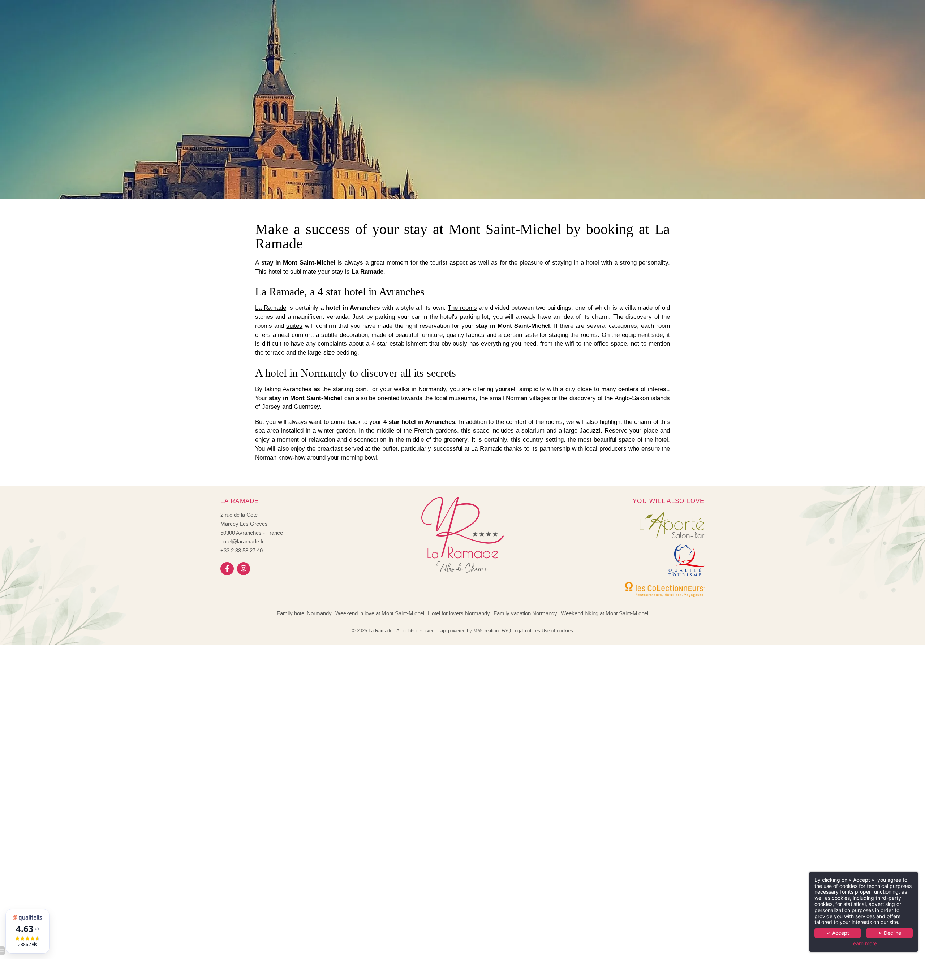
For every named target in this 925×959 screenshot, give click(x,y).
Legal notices (526, 630)
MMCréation (486, 630)
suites (294, 325)
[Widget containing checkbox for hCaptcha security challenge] (552, 676)
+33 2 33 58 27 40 (241, 550)
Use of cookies (557, 630)
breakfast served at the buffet (357, 448)
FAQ (506, 630)
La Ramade (270, 307)
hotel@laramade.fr (242, 541)
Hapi (442, 630)
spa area (267, 430)
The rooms (462, 307)
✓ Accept (837, 933)
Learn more (863, 943)
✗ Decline (889, 933)
